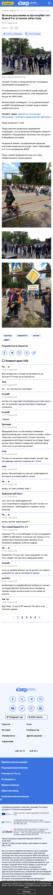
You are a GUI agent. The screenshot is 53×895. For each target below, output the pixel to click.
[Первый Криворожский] (28, 3)
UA (11, 28)
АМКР (6, 340)
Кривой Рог (22, 336)
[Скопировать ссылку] (34, 352)
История (6, 730)
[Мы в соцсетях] (13, 699)
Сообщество (32, 730)
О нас (29, 724)
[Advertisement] (26, 651)
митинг (36, 336)
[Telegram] (11, 352)
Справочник (7, 741)
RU (16, 28)
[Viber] (19, 352)
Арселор (7, 336)
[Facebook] (4, 352)
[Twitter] (26, 352)
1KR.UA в (14, 34)
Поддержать (8, 3)
